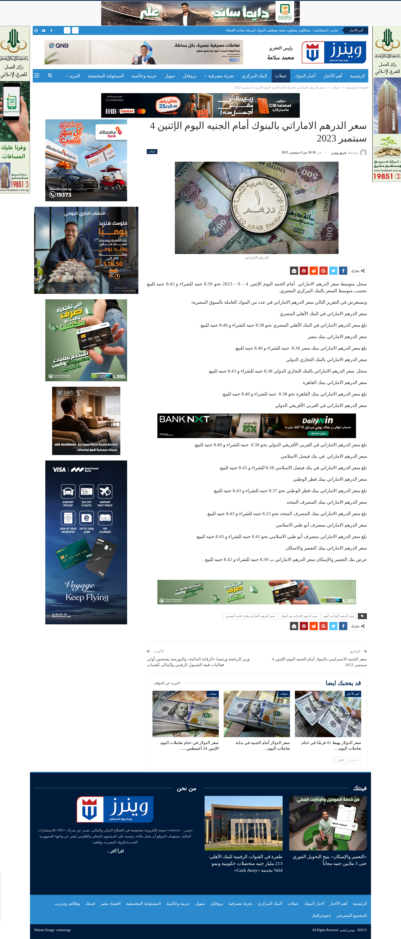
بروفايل (189, 75)
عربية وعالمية (144, 75)
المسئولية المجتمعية (106, 75)
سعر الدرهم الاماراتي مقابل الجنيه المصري (250, 616)
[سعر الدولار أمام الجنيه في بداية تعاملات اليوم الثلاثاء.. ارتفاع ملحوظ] (257, 714)
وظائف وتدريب (67, 903)
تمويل (170, 75)
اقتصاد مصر (110, 903)
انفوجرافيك (321, 915)
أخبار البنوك (305, 75)
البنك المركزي (254, 75)
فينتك (90, 903)
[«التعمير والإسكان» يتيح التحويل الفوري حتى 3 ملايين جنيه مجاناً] (328, 823)
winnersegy (63, 930)
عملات (281, 75)
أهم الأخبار (333, 75)
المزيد (74, 75)
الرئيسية (357, 75)
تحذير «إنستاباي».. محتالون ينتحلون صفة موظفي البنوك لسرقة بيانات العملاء (282, 30)
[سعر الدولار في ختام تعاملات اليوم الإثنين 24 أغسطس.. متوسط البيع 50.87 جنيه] (185, 714)
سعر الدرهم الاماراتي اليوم (339, 616)
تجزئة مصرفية (221, 75)
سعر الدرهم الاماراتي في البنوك (299, 616)
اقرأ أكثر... (115, 851)
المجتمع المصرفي (351, 915)
